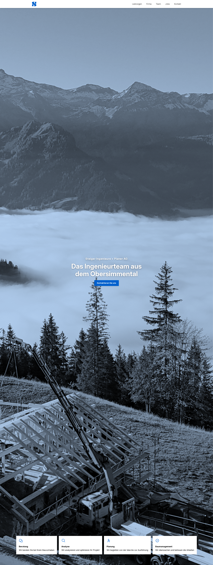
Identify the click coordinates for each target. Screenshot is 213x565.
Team (158, 4)
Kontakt (177, 4)
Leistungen (137, 4)
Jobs (167, 4)
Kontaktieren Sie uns (106, 283)
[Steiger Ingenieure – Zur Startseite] (34, 4)
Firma (148, 4)
